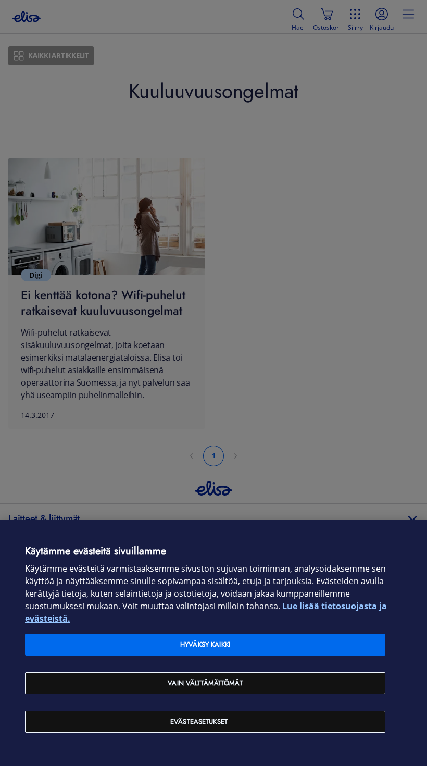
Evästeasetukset (199, 721)
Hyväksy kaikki (205, 644)
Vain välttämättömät (205, 683)
